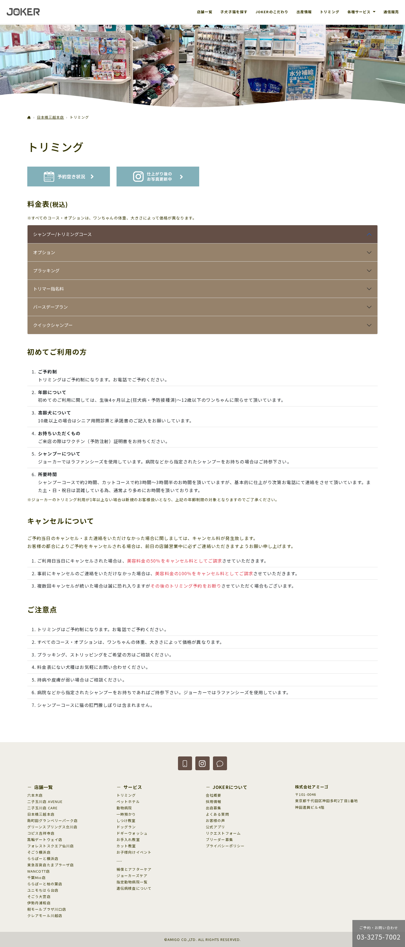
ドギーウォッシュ (132, 833)
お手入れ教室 (128, 839)
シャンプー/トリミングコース (62, 234)
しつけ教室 (126, 820)
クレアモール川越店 (44, 915)
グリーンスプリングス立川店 (52, 826)
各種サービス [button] (359, 11)
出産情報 (304, 11)
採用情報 (213, 801)
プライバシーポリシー (225, 845)
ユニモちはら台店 (42, 890)
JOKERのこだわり (272, 11)
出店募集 (213, 807)
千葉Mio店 (36, 877)
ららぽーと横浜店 (42, 858)
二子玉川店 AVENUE (45, 801)
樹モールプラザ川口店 (46, 909)
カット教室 (126, 845)
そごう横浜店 (39, 852)
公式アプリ (215, 826)
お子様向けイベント (134, 852)
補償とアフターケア (134, 869)
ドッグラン (126, 826)
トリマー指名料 (48, 288)
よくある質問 (217, 814)
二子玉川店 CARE (42, 807)
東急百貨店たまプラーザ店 (50, 864)
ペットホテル (128, 801)
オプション (44, 252)
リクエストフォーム (223, 833)
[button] (185, 763)
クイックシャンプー (53, 325)
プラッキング (46, 270)
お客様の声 (215, 820)
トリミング (329, 11)
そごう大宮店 (39, 896)
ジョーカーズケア (132, 875)
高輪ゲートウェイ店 (44, 839)
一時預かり (126, 814)
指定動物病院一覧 (132, 881)
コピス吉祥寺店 (41, 833)
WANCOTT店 (38, 871)
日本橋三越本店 (50, 117)
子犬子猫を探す (234, 11)
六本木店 (35, 795)
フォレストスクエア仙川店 (50, 845)
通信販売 (391, 11)
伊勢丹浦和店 (39, 902)
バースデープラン (50, 306)
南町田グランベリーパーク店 (52, 820)
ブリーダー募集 (219, 839)
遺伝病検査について (134, 888)
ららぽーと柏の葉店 (44, 883)
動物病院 (124, 807)
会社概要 (213, 795)
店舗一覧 (204, 11)
